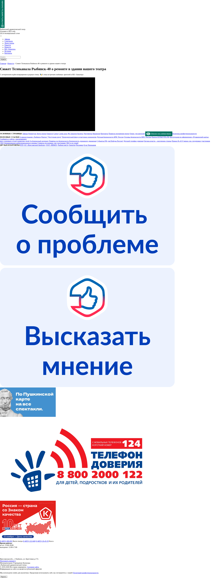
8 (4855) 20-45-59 (42, 541)
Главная (3, 63)
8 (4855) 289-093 (6, 541)
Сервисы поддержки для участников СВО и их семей (58, 143)
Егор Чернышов (90, 145)
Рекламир (79, 145)
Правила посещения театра (119, 134)
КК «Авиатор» (10, 49)
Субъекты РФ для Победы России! (110, 141)
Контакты (8, 53)
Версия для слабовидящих (160, 134)
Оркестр (7, 45)
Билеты (80, 134)
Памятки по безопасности (59, 141)
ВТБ (22, 145)
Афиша (7, 39)
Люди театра (9, 43)
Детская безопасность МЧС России (110, 137)
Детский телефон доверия (133, 141)
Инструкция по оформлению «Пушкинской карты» (189, 137)
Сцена (55, 134)
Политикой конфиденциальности (85, 573)
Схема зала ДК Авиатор (68, 134)
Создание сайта (33, 567)
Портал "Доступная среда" (51, 137)
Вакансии (96, 134)
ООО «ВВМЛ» (51, 145)
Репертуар (32, 134)
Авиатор (72, 145)
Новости (7, 47)
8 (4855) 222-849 (29, 541)
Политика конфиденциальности (184, 134)
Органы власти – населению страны (157, 141)
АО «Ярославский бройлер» (34, 145)
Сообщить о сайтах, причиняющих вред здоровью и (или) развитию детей (15, 140)
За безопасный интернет (39, 141)
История (7, 51)
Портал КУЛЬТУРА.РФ (160, 137)
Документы (87, 134)
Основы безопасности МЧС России (137, 137)
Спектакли (8, 41)
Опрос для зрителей (137, 134)
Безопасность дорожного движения (82, 141)
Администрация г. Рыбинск (30, 137)
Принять (3, 577)
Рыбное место (63, 145)
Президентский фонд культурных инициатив (79, 137)
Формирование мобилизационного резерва (20, 143)
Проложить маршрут (8, 561)
